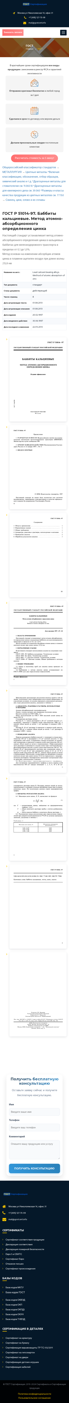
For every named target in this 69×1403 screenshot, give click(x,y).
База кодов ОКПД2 (15, 1309)
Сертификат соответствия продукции (25, 1240)
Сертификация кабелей (18, 1367)
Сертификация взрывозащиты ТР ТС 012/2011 (29, 1348)
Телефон (14, 1120)
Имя (11, 1104)
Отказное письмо (15, 1264)
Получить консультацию (34, 1168)
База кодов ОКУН (15, 1314)
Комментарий (17, 1136)
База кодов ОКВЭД (15, 1300)
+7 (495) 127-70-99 (37, 17)
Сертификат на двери (17, 1357)
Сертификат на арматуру (19, 1338)
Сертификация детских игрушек (22, 1362)
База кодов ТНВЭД (15, 1319)
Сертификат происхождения (20, 1268)
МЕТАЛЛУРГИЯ (12, 172)
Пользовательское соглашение (34, 1398)
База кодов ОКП (14, 1305)
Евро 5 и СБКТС (14, 1254)
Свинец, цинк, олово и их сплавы (25, 200)
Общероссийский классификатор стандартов (29, 168)
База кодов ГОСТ (15, 1292)
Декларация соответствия (19, 1244)
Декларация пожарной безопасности (25, 1249)
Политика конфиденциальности (34, 1394)
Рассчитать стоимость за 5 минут (34, 158)
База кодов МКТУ (15, 1287)
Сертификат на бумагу (17, 1343)
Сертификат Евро (15, 1259)
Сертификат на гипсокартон (20, 1352)
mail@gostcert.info (37, 23)
